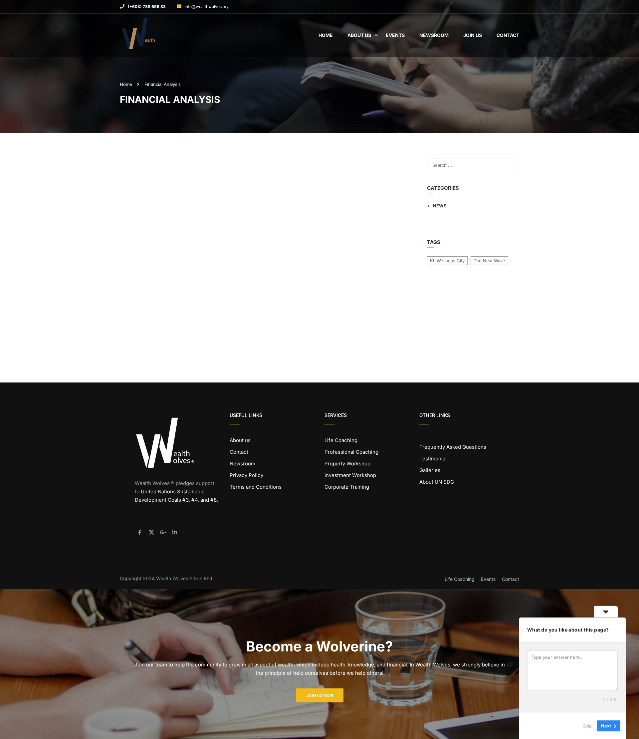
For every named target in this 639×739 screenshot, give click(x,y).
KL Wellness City (447, 260)
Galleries (429, 470)
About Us (359, 35)
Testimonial (433, 458)
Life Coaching (340, 440)
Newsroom (434, 35)
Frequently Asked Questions (452, 447)
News (440, 205)
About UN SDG (436, 482)
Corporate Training (346, 487)
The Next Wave (489, 260)
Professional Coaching (351, 452)
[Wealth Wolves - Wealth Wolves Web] (145, 35)
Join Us (472, 35)
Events (395, 35)
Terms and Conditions (256, 487)
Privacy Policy (246, 475)
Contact (508, 35)
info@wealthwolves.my (207, 6)
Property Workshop (347, 463)
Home (326, 35)
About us (240, 440)
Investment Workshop (350, 475)
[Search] (511, 165)
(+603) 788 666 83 (147, 6)
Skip (587, 725)
